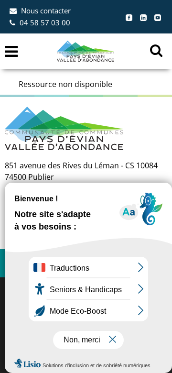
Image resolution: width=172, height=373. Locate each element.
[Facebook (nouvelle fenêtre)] (129, 17)
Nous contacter (46, 10)
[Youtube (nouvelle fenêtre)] (157, 17)
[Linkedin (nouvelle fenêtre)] (143, 17)
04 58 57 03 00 (45, 22)
